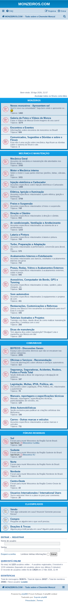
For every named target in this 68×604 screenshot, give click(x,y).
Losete (24, 582)
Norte (13, 461)
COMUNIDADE (34, 343)
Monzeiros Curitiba (31, 443)
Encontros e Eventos (22, 127)
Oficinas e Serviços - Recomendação (30, 360)
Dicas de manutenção (22, 329)
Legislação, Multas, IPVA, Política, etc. (32, 384)
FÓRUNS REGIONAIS (34, 433)
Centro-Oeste (17, 481)
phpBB (24, 594)
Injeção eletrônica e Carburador (28, 182)
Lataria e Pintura (19, 234)
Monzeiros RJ (29, 455)
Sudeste (14, 450)
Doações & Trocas (20, 526)
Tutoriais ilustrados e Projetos (27, 317)
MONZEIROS (34, 100)
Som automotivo (19, 294)
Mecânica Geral (19, 158)
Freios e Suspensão (21, 203)
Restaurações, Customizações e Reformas (33, 306)
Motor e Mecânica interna (24, 170)
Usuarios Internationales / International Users (35, 493)
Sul (12, 438)
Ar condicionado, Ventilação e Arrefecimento (35, 223)
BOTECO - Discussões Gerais (26, 348)
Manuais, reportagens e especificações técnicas (37, 396)
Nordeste (15, 471)
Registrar (18, 537)
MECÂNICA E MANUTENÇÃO (34, 153)
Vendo (13, 509)
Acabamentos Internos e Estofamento (31, 256)
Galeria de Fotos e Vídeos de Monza (30, 118)
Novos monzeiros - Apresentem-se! (30, 105)
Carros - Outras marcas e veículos (29, 419)
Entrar (5, 537)
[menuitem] (9, 11)
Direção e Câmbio (20, 213)
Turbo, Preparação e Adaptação (28, 244)
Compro (14, 519)
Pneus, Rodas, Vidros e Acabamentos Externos (36, 268)
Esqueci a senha (8, 554)
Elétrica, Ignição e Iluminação (27, 192)
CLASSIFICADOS (34, 504)
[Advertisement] (34, 55)
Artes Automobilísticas (23, 407)
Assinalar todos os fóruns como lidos (51, 96)
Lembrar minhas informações (34, 554)
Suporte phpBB (40, 597)
